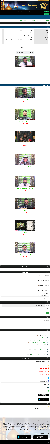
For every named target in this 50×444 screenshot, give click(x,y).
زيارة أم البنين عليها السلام (25, 210)
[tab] (25, 23)
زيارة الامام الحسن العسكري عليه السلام (26, 20)
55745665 (45, 391)
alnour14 (46, 384)
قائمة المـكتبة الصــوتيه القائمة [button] (26, 23)
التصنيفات (47, 305)
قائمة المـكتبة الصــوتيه (38, 20)
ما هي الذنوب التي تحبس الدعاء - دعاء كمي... (39, 354)
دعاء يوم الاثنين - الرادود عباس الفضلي (40, 349)
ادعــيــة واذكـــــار (10, 17)
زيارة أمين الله (25, 232)
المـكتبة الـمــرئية (34, 17)
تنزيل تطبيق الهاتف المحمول (42, 362)
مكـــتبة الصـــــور (22, 17)
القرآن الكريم (45, 320)
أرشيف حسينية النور (43, 375)
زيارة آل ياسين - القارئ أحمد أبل (25, 166)
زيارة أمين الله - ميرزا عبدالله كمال (25, 255)
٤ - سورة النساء (44, 347)
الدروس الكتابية (16, 17)
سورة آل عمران (44, 335)
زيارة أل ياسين (25, 99)
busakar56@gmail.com (43, 365)
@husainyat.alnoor (44, 388)
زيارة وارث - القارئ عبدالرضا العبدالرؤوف (25, 144)
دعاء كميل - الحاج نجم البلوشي (41, 333)
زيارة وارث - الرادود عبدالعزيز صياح (25, 122)
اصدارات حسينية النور (43, 371)
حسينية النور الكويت (43, 368)
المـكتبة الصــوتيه (40, 17)
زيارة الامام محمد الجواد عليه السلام (40, 340)
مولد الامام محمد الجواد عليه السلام (40, 345)
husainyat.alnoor (43, 381)
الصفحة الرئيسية (46, 17)
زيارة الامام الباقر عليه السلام (42, 338)
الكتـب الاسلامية (28, 17)
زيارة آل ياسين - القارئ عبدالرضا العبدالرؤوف (25, 188)
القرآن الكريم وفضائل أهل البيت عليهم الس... (39, 342)
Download (25, 72)
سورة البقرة (44, 352)
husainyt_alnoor (43, 378)
